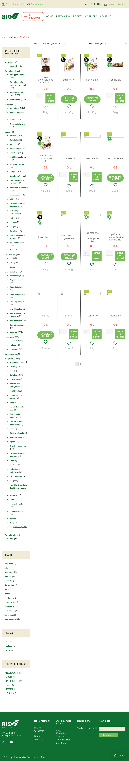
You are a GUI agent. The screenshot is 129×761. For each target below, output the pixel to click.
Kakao (12, 267)
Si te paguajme (63, 739)
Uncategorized (11, 354)
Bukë (12, 371)
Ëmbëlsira (14, 391)
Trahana (13, 518)
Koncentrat (14, 341)
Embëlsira (14, 153)
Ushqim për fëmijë (17, 124)
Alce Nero (9, 563)
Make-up (13, 332)
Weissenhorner (11, 619)
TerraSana (9, 615)
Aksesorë (8, 62)
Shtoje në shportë (50, 98)
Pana (12, 460)
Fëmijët (8, 104)
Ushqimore (13, 37)
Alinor (7, 568)
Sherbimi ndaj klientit (87, 728)
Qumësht (13, 231)
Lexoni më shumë (69, 99)
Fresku (7, 132)
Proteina (13, 345)
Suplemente (9, 337)
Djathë (12, 144)
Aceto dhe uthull (16, 362)
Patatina (13, 465)
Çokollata (14, 140)
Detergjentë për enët (18, 74)
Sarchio (8, 606)
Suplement (14, 349)
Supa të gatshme (17, 511)
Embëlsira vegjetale (18, 157)
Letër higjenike (16, 309)
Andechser (9, 572)
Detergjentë (9, 71)
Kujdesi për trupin (12, 272)
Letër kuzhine (15, 99)
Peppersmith (10, 602)
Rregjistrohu (108, 735)
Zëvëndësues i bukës (18, 527)
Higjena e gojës (16, 280)
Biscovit (8, 581)
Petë (11, 218)
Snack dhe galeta (17, 504)
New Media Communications (29, 757)
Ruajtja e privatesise (61, 731)
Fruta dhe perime (17, 164)
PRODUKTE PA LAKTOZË (13, 683)
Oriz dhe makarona (18, 446)
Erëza (12, 402)
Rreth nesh (63, 16)
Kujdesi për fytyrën (17, 294)
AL (86, 4)
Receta (78, 16)
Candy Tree (9, 585)
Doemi (7, 593)
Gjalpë (12, 172)
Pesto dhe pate (16, 476)
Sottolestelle (9, 611)
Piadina (13, 222)
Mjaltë (12, 441)
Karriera (91, 16)
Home (49, 16)
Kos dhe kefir (15, 176)
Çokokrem (14, 375)
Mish (11, 199)
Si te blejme (61, 743)
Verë (12, 539)
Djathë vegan (15, 148)
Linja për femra (16, 320)
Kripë (12, 429)
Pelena (12, 120)
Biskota (12, 366)
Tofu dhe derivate (17, 242)
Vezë (12, 250)
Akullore (13, 135)
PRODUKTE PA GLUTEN (13, 674)
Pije (11, 226)
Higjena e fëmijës (17, 112)
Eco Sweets (9, 598)
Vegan (7, 650)
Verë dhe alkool (11, 535)
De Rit (7, 589)
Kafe (11, 263)
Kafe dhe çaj (10, 255)
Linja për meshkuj (17, 325)
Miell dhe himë (16, 437)
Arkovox (8, 576)
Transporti (60, 736)
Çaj (11, 258)
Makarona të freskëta (19, 187)
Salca (12, 499)
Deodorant (14, 275)
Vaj (11, 523)
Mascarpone (15, 195)
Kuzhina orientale (17, 433)
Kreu (4, 37)
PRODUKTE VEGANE (11, 691)
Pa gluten (8, 646)
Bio (6, 642)
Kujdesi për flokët (17, 287)
